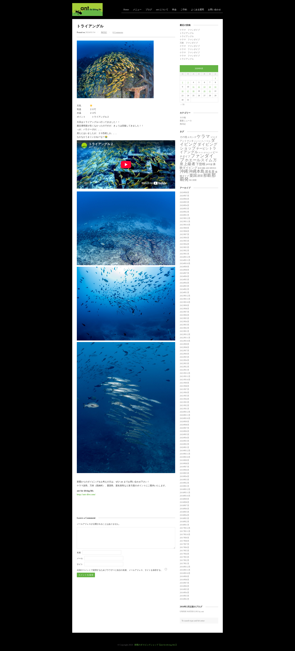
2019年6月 (184, 470)
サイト (80, 564)
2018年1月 (184, 525)
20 (204, 91)
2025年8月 (184, 231)
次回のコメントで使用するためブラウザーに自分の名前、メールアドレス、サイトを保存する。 (120, 570)
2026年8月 (184, 192)
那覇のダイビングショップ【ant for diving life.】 (155, 645)
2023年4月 (184, 321)
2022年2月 (184, 367)
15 (215, 87)
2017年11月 (185, 531)
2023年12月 (185, 296)
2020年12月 (185, 412)
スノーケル (205, 141)
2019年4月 (184, 476)
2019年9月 (184, 460)
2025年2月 (184, 250)
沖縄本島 (197, 171)
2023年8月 (184, 308)
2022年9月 (184, 344)
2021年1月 (184, 408)
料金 (174, 9)
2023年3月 (184, 325)
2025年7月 (184, 234)
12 (199, 87)
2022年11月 (185, 337)
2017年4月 (184, 554)
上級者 (189, 164)
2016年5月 (184, 589)
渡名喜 (210, 171)
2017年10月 (185, 534)
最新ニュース (186, 121)
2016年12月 (185, 567)
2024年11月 (185, 260)
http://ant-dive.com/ (86, 494)
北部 (207, 168)
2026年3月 (184, 208)
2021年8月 (184, 386)
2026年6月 (184, 199)
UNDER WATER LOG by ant (192, 611)
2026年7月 (184, 196)
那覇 (207, 175)
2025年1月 (184, 254)
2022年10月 (185, 341)
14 (210, 87)
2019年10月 (185, 457)
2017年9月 (184, 538)
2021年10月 (185, 379)
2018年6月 (184, 508)
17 (188, 91)
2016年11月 (185, 570)
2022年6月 (184, 354)
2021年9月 (184, 383)
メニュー (137, 9)
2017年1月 (184, 563)
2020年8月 (184, 425)
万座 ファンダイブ (189, 43)
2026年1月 (184, 215)
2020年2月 (184, 444)
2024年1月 (184, 292)
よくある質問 (197, 9)
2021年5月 (184, 396)
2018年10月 (185, 496)
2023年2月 (184, 328)
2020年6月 (184, 431)
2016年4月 (184, 592)
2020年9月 (184, 421)
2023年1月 (184, 331)
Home (126, 9)
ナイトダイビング (205, 152)
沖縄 (184, 171)
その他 (183, 117)
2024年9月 (184, 267)
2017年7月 (184, 544)
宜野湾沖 (212, 168)
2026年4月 (184, 205)
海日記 (104, 32)
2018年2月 (184, 521)
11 (193, 87)
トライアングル (187, 33)
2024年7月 (184, 273)
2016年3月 (184, 596)
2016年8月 (184, 579)
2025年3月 (184, 247)
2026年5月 (184, 202)
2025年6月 (184, 237)
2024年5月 (184, 279)
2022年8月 (184, 347)
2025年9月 (184, 228)
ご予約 (184, 9)
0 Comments (118, 32)
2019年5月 (184, 473)
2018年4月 (184, 515)
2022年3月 (184, 363)
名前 (79, 552)
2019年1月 (184, 486)
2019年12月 (185, 450)
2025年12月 (185, 218)
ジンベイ (197, 141)
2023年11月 (185, 299)
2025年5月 (184, 241)
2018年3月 (184, 518)
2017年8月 (184, 541)
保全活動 (201, 168)
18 (193, 91)
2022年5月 (184, 357)
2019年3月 (184, 479)
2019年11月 (185, 454)
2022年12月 (185, 334)
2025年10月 (185, 225)
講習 (200, 175)
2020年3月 (184, 441)
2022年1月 (184, 370)
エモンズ (192, 137)
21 (210, 91)
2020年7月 (184, 428)
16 (182, 91)
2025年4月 (184, 244)
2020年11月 (185, 415)
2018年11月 (185, 492)
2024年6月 (184, 276)
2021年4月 (184, 399)
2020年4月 (184, 438)
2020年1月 (184, 447)
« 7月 (183, 104)
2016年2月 (184, 599)
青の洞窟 (193, 180)
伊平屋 (209, 164)
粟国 (193, 175)
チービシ (202, 148)
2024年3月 (184, 286)
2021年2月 (184, 405)
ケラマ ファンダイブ (190, 30)
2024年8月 (184, 270)
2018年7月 (184, 505)
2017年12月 (185, 528)
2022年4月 (184, 360)
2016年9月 (184, 576)
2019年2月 (184, 483)
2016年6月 (184, 586)
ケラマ (203, 136)
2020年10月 (185, 418)
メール (80, 558)
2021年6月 (184, 392)
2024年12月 (185, 257)
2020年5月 (184, 434)
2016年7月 (184, 583)
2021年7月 (184, 389)
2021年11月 (185, 376)
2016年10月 (185, 573)
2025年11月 (185, 221)
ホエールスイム (199, 160)
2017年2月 (184, 560)
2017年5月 (184, 550)
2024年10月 (185, 263)
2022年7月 (184, 350)
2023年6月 (184, 315)
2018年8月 (184, 502)
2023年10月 (185, 302)
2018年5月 (184, 512)
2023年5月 (184, 318)
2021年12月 (185, 373)
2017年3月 (184, 557)
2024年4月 (184, 283)
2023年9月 (184, 305)
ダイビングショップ (198, 146)
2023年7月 (184, 312)
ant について (162, 9)
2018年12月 (185, 489)
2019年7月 (184, 467)
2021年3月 (184, 402)
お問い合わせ (214, 9)
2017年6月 (184, 547)
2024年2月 (184, 289)
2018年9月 (184, 499)
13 (204, 87)
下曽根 (200, 164)
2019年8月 (184, 463)
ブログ (149, 9)
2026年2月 (184, 212)
